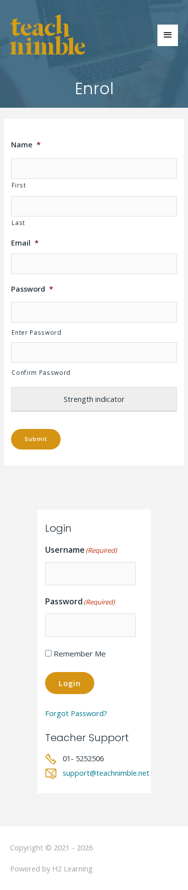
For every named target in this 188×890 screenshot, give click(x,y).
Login (70, 683)
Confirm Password (41, 372)
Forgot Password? (76, 713)
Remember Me (80, 653)
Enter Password (36, 332)
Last (18, 222)
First (19, 185)
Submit (36, 438)
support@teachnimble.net (106, 773)
